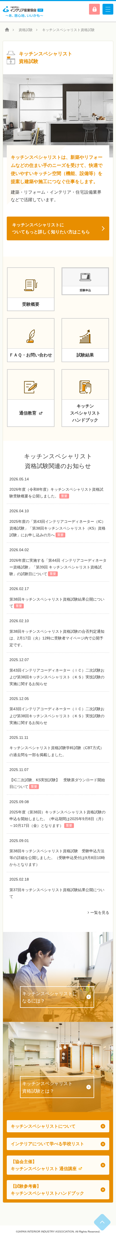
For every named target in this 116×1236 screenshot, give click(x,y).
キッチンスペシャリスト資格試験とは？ (47, 1087)
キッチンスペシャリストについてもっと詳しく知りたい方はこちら (51, 228)
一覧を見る (99, 912)
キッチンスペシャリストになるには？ (49, 997)
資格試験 (26, 30)
